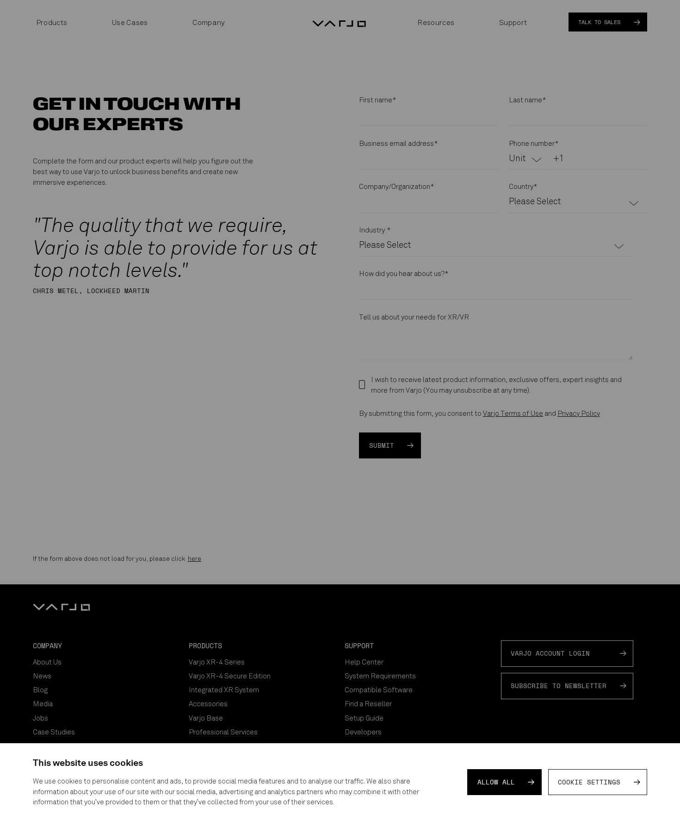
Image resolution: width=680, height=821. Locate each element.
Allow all (496, 782)
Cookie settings (589, 782)
